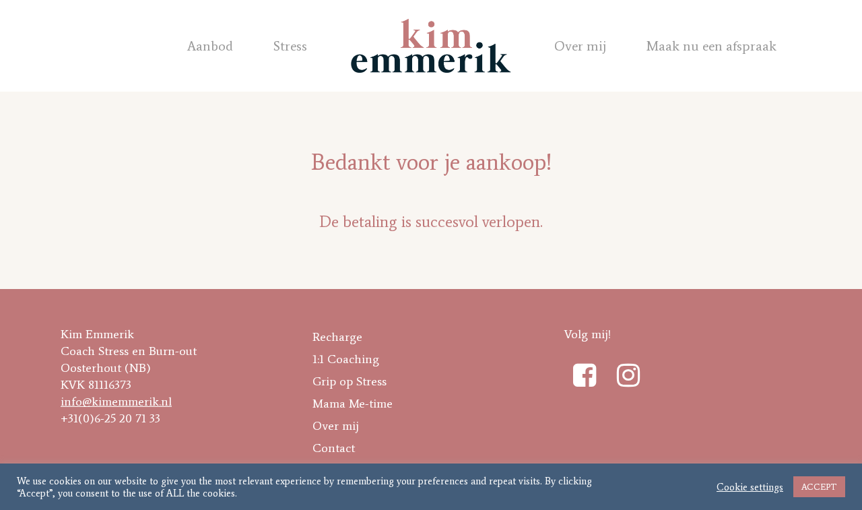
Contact (333, 448)
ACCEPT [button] (819, 487)
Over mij (580, 46)
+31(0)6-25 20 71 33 (110, 418)
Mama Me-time (352, 403)
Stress (290, 46)
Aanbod (210, 46)
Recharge (337, 336)
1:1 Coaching (345, 359)
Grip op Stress (349, 381)
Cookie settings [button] (750, 487)
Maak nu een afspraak (711, 46)
